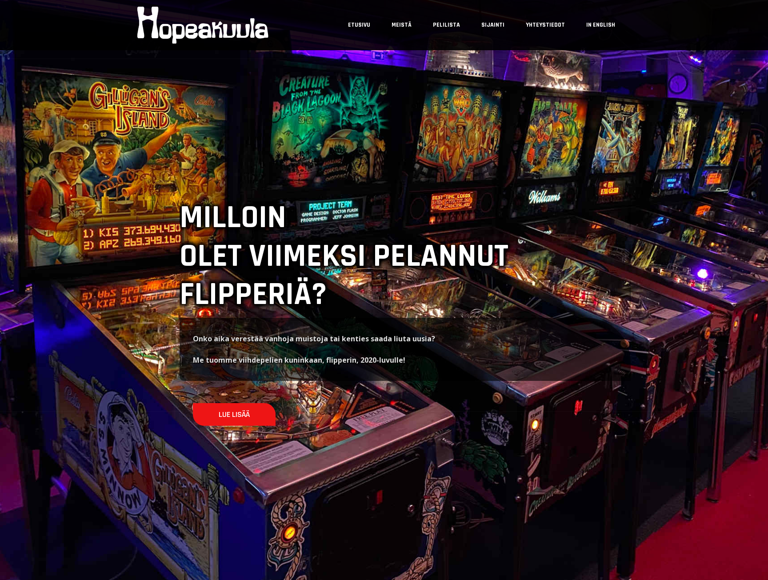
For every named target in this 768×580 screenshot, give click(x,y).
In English (600, 25)
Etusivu (359, 25)
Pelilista (446, 25)
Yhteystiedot (545, 25)
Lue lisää (234, 414)
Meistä (402, 25)
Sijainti (492, 25)
